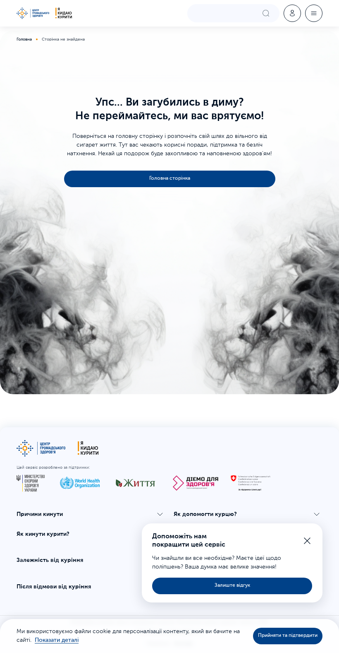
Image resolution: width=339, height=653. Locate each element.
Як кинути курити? (43, 534)
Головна (24, 39)
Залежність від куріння (50, 560)
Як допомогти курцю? (205, 514)
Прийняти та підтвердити (288, 635)
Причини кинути (40, 514)
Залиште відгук (232, 585)
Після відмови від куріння (54, 587)
